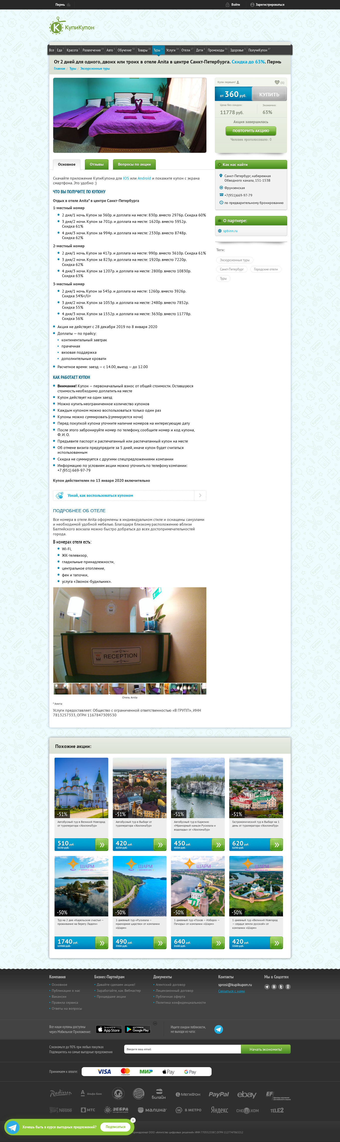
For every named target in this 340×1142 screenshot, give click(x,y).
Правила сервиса (65, 1002)
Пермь (60, 4)
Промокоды (217, 49)
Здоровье (238, 49)
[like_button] (277, 82)
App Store (109, 1029)
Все (51, 50)
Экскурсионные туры (235, 260)
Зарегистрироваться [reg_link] (270, 4)
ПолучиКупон (259, 49)
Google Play (137, 1029)
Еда (60, 49)
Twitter (281, 987)
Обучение (126, 49)
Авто (111, 49)
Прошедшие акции (111, 996)
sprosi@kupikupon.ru (235, 984)
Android (145, 178)
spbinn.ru (230, 231)
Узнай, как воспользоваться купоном (100, 495)
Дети (200, 49)
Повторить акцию (251, 130)
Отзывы (97, 164)
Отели (187, 49)
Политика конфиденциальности (181, 1002)
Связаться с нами (231, 991)
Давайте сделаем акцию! (116, 984)
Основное (66, 164)
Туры (159, 49)
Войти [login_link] (235, 4)
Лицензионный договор (174, 990)
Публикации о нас (66, 990)
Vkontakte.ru (274, 987)
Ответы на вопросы (67, 1008)
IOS (126, 178)
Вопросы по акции (134, 164)
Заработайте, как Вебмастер (119, 990)
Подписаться (115, 1127)
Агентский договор (170, 984)
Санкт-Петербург (232, 269)
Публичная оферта (170, 996)
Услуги (172, 49)
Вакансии (59, 996)
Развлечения (93, 49)
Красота (73, 49)
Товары (144, 49)
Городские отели (266, 269)
